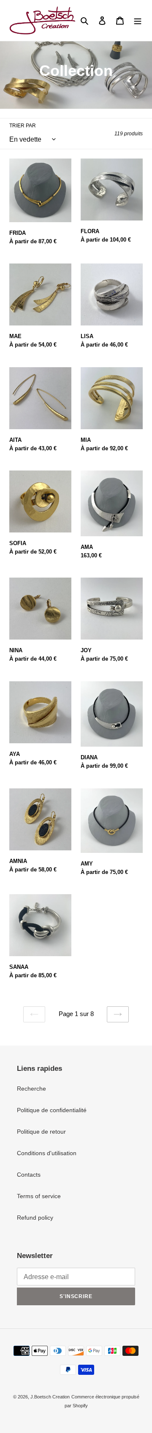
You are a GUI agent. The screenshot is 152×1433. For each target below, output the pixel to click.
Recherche (31, 1088)
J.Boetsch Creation (50, 1396)
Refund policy (35, 1217)
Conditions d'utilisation (46, 1153)
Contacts (29, 1174)
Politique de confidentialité (52, 1110)
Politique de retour (41, 1131)
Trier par (22, 126)
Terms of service (39, 1196)
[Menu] (138, 20)
